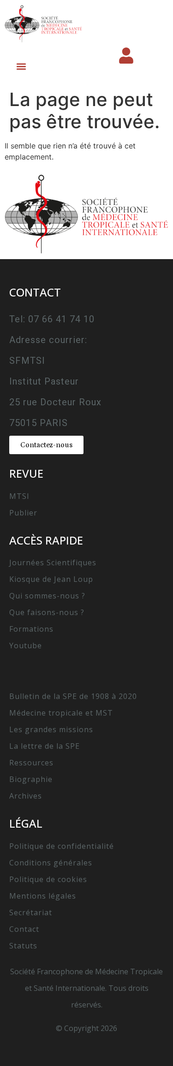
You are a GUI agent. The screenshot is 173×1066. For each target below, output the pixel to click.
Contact (24, 929)
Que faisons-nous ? (46, 612)
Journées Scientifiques (52, 562)
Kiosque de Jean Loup (51, 579)
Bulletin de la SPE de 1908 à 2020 (73, 696)
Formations (31, 629)
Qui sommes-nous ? (47, 596)
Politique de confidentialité (61, 846)
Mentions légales (42, 896)
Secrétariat (30, 912)
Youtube (25, 645)
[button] (21, 66)
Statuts (23, 946)
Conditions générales (50, 863)
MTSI (19, 496)
